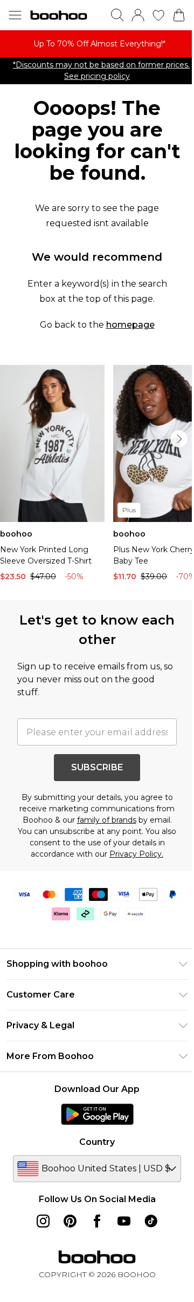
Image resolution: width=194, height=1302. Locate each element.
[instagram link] (43, 1221)
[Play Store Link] (97, 1114)
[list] (97, 43)
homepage (130, 325)
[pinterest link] (70, 1221)
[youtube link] (123, 1221)
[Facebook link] (97, 1221)
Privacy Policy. (136, 854)
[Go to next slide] (179, 438)
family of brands (106, 820)
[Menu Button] (15, 15)
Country (97, 1142)
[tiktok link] (150, 1221)
